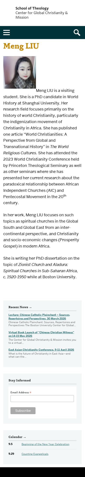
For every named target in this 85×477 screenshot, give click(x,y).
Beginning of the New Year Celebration (45, 444)
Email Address (20, 392)
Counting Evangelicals (35, 454)
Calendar (15, 437)
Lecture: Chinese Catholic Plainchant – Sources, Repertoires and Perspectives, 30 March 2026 (39, 316)
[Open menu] (6, 32)
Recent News (18, 307)
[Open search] (78, 32)
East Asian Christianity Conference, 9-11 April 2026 (41, 350)
